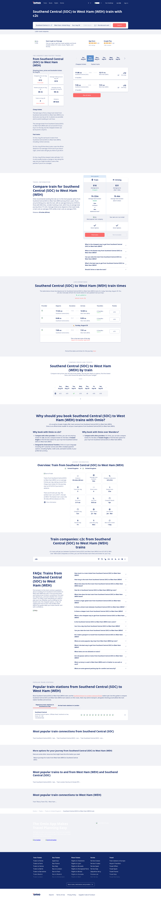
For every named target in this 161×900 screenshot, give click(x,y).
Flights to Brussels (77, 866)
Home (35, 811)
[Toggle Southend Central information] (125, 715)
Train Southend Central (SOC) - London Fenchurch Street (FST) (100, 738)
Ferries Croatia (95, 863)
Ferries (62, 3)
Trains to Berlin (38, 869)
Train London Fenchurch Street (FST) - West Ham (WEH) (74, 782)
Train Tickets (37, 858)
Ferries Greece (95, 861)
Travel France (114, 871)
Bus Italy (55, 866)
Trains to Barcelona (39, 871)
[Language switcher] (98, 3)
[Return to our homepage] (38, 3)
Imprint (51, 895)
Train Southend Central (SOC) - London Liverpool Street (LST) (76, 738)
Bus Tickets (56, 858)
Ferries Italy (94, 869)
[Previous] (55, 387)
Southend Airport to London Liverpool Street (88, 696)
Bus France (56, 863)
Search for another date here (80, 340)
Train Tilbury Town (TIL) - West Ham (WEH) (46, 802)
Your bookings (109, 3)
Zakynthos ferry (95, 871)
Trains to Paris (38, 863)
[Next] (125, 58)
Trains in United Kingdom (53, 811)
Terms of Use (60, 895)
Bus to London (57, 869)
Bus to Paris (56, 871)
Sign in (126, 3)
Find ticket (40, 82)
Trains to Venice (38, 866)
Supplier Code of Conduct (87, 895)
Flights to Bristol (76, 871)
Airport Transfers (115, 863)
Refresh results (79, 298)
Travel (112, 858)
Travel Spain (113, 869)
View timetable (40, 103)
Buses (50, 3)
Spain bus (55, 861)
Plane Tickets (75, 858)
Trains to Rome (38, 861)
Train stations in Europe (117, 861)
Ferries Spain (94, 866)
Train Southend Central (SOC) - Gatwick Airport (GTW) (50, 738)
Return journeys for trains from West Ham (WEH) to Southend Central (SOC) (56, 759)
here (94, 351)
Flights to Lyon (76, 863)
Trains (45, 3)
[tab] (81, 64)
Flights (56, 3)
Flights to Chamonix (77, 861)
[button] (76, 25)
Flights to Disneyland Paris (80, 869)
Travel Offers (114, 866)
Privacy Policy (72, 895)
